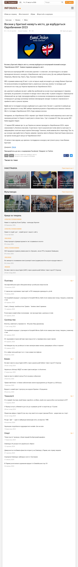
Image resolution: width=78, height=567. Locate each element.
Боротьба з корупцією (45, 14)
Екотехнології (24, 14)
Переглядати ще (67, 168)
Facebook (34, 151)
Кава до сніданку (11, 14)
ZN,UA (14, 147)
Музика (17, 20)
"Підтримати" (12, 2)
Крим (33, 14)
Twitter (50, 151)
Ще (72, 280)
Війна (26, 20)
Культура (8, 20)
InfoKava (12, 8)
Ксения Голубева (22, 31)
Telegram (42, 151)
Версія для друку (67, 31)
